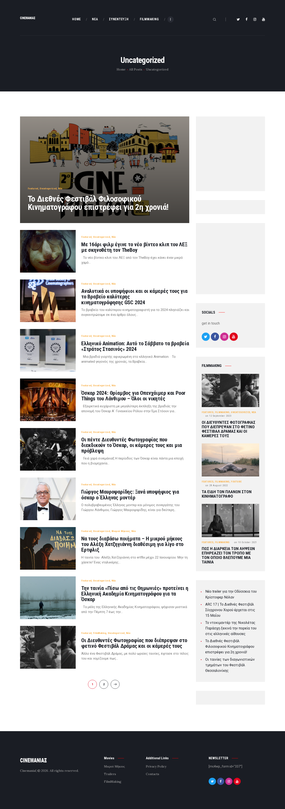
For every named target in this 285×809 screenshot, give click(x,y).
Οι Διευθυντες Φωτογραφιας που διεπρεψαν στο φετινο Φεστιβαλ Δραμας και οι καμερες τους (228, 429)
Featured (33, 188)
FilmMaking (99, 633)
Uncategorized (48, 188)
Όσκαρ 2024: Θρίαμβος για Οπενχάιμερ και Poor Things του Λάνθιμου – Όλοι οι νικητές (133, 395)
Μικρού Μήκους (121, 531)
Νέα (60, 188)
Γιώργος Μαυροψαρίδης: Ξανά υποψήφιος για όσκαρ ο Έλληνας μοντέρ (130, 494)
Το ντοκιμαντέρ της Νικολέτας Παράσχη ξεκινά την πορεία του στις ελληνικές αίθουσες (230, 628)
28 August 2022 (217, 485)
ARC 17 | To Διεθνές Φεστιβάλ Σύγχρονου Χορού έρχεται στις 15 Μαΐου (230, 610)
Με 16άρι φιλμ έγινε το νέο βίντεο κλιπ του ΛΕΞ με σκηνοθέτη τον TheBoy (134, 247)
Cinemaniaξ (28, 771)
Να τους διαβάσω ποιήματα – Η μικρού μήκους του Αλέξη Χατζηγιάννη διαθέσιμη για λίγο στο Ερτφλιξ (132, 544)
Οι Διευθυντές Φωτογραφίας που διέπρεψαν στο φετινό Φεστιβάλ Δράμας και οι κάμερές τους (134, 643)
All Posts (135, 69)
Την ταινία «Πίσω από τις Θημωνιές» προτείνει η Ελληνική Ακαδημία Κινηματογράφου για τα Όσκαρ (134, 594)
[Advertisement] (235, 155)
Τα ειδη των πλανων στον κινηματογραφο (227, 494)
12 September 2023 (218, 415)
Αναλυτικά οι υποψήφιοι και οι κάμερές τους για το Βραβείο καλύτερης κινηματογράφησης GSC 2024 (134, 296)
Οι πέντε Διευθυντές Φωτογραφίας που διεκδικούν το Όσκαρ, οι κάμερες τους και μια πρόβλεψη (131, 445)
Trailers (110, 774)
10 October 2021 (245, 542)
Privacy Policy (156, 766)
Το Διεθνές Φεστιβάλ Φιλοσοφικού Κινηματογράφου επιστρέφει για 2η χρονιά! (98, 203)
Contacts (152, 774)
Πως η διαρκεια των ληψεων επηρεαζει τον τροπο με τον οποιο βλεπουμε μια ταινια (228, 555)
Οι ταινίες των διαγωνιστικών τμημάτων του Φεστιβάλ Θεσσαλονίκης (230, 665)
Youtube (236, 481)
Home (121, 69)
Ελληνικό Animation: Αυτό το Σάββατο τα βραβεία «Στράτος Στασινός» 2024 (135, 346)
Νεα (254, 412)
